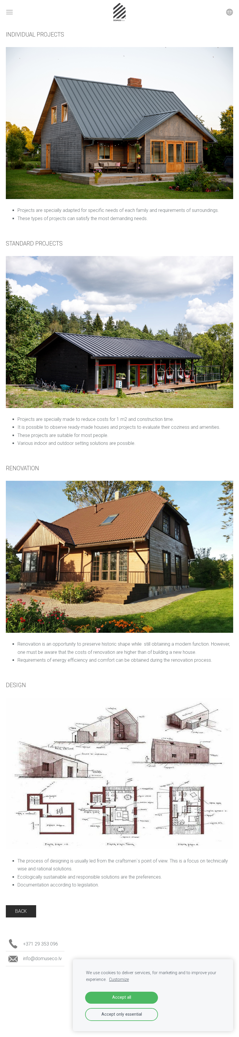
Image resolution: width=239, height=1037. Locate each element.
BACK (21, 911)
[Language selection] (230, 12)
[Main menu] (9, 12)
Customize (119, 979)
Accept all (121, 997)
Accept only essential (121, 1014)
